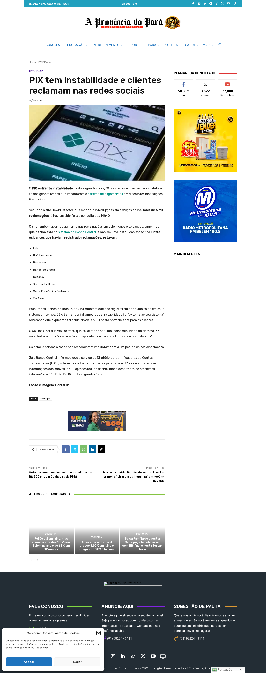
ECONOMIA (44, 62)
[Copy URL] (101, 449)
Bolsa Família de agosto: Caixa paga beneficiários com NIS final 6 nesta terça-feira (142, 544)
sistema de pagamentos (106, 194)
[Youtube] (228, 4)
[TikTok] (216, 4)
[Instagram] (199, 4)
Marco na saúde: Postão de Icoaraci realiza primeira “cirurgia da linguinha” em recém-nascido (134, 476)
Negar (77, 662)
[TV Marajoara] (234, 4)
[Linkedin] (205, 4)
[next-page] (37, 560)
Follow (205, 82)
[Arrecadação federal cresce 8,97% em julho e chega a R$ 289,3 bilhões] (97, 527)
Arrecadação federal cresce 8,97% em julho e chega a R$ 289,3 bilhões (97, 545)
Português (224, 669)
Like (183, 82)
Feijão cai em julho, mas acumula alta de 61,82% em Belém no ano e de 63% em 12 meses (51, 544)
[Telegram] (211, 4)
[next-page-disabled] (182, 266)
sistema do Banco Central (77, 232)
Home (32, 62)
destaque (45, 398)
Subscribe (228, 82)
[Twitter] (222, 4)
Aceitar (29, 662)
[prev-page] (31, 560)
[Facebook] (193, 4)
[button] (98, 633)
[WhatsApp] (83, 449)
